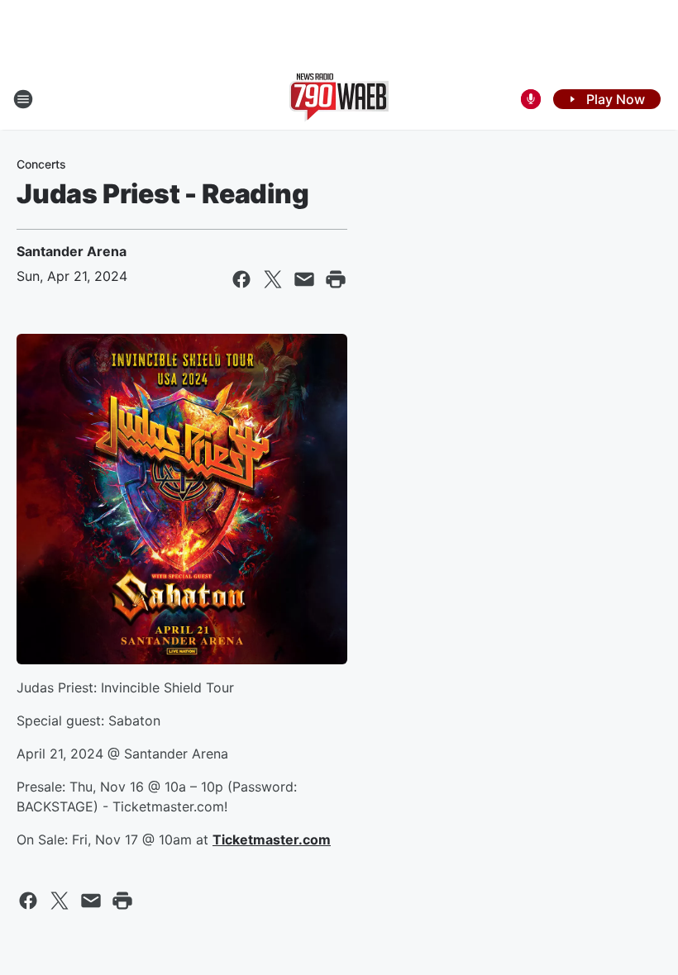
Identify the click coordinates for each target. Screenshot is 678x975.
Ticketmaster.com (271, 839)
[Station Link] (339, 99)
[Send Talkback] (531, 99)
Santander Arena (72, 251)
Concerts (41, 164)
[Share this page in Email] (304, 279)
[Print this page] (335, 279)
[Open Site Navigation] (23, 99)
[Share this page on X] (272, 279)
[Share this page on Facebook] (241, 279)
